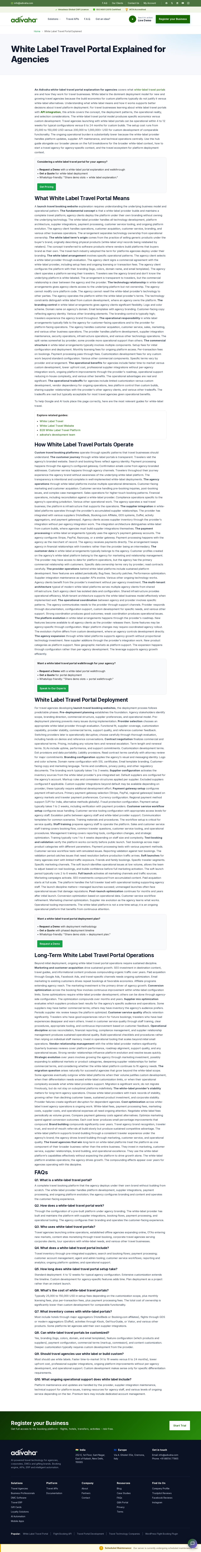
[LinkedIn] (177, 3)
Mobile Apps (17, 1521)
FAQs (119, 1497)
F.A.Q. (87, 19)
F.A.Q (104, 3)
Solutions (53, 19)
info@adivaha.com (23, 3)
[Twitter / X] (172, 3)
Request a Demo (50, 943)
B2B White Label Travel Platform (60, 430)
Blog (119, 1488)
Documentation (54, 1493)
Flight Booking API (62, 1534)
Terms (120, 1511)
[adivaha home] (24, 19)
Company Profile (160, 1488)
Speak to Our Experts (53, 688)
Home (37, 31)
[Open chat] (192, 1543)
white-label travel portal (149, 89)
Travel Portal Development (90, 1534)
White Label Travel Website (57, 425)
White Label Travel (51, 421)
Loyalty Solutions (20, 1511)
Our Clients (117, 3)
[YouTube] (183, 3)
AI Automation (18, 1516)
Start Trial (179, 1425)
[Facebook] (166, 3)
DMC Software (18, 1497)
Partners (86, 1493)
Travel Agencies (19, 1488)
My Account (150, 3)
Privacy (121, 1507)
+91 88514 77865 (169, 1458)
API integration (51, 112)
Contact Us (133, 3)
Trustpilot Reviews (162, 1493)
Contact (86, 1497)
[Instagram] (188, 3)
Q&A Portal (122, 1502)
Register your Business (173, 19)
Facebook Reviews (162, 1497)
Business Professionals (23, 1493)
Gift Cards (16, 1507)
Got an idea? (103, 19)
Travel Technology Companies (124, 1534)
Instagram (157, 1502)
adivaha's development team (57, 434)
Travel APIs (72, 19)
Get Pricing (46, 186)
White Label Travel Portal (35, 1534)
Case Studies (124, 1493)
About (85, 1488)
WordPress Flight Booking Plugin (161, 1534)
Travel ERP (16, 1502)
